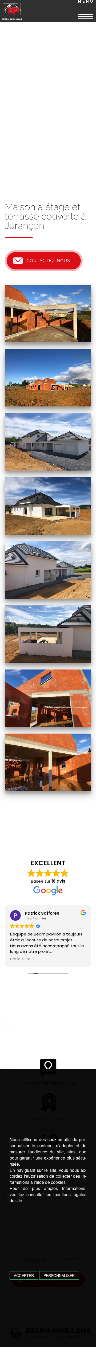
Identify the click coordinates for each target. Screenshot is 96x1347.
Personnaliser (59, 1275)
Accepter (24, 1275)
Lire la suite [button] (20, 959)
